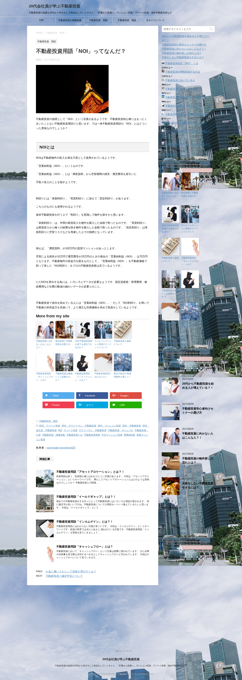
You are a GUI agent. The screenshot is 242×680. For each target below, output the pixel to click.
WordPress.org (170, 370)
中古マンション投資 (112, 435)
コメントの (171, 365)
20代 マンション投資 (109, 425)
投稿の (168, 361)
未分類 (165, 351)
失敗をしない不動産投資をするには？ (183, 57)
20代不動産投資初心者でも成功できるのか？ (83, 344)
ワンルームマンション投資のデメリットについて (102, 344)
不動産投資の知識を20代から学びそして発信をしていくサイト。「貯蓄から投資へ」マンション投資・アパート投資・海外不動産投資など (121, 665)
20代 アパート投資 (49, 425)
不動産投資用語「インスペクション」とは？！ (83, 376)
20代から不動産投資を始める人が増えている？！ (198, 385)
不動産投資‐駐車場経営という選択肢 (185, 97)
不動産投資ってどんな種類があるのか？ (187, 114)
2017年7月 (168, 167)
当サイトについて (155, 20)
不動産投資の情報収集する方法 (182, 71)
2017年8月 (168, 162)
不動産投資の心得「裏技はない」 (183, 105)
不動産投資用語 (92, 435)
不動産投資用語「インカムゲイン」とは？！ (84, 521)
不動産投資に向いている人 (180, 80)
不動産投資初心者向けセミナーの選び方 (184, 44)
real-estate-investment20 (61, 447)
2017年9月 (168, 158)
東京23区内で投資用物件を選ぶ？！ (122, 375)
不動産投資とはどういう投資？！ (183, 88)
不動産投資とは (74, 435)
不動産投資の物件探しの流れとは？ (181, 53)
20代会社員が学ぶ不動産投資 (54, 6)
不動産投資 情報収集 (53, 435)
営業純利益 (129, 435)
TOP (41, 20)
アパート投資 (70, 430)
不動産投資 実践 (98, 20)
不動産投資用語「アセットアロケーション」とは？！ (90, 471)
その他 (165, 334)
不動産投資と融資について (122, 342)
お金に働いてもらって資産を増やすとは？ (71, 571)
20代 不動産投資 (131, 425)
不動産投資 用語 (127, 20)
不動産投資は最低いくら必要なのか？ (63, 376)
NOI (60, 430)
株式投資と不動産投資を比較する (63, 342)
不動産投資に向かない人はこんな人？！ (44, 344)
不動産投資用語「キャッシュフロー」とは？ (44, 376)
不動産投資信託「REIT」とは (181, 63)
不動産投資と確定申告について (64, 575)
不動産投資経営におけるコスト (102, 375)
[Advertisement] (188, 576)
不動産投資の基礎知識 (69, 20)
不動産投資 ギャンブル (120, 430)
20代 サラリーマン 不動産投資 (78, 425)
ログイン (167, 357)
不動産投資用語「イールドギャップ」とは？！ (86, 496)
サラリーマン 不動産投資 (92, 430)
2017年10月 (168, 154)
